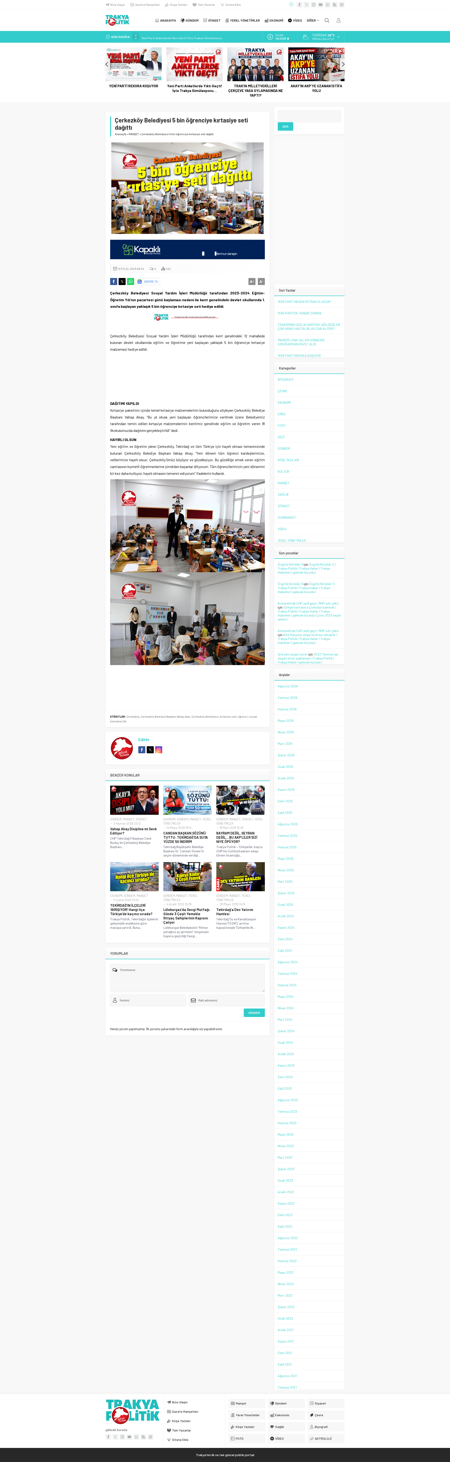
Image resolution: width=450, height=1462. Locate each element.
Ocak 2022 (285, 1318)
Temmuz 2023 (287, 1111)
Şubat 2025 (286, 893)
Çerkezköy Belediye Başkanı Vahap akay (165, 716)
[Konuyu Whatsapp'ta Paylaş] (130, 281)
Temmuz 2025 (287, 836)
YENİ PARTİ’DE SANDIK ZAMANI (299, 313)
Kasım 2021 (286, 1341)
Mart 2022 (285, 1295)
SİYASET (141, 819)
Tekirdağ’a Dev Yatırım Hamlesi (234, 911)
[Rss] (335, 5)
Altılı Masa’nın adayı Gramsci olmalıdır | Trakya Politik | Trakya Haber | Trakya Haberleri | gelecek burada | (307, 639)
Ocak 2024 (285, 1042)
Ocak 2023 (285, 1180)
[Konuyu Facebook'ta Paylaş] (113, 281)
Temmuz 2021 (287, 1387)
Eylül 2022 (285, 1226)
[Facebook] (299, 5)
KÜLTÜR (283, 471)
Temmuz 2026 (287, 698)
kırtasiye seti (228, 716)
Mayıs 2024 (286, 996)
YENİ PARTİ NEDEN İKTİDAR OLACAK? (304, 302)
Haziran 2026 (287, 709)
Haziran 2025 (287, 847)
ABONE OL (151, 281)
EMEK (281, 414)
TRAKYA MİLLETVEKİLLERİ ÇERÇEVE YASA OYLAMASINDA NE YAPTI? (255, 90)
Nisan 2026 (286, 732)
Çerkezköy (133, 716)
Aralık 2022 (286, 1192)
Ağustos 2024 (288, 962)
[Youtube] (320, 5)
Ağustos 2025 (288, 824)
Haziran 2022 (287, 1261)
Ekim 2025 (285, 801)
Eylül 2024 (285, 950)
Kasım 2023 (286, 1065)
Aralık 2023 (286, 1054)
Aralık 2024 (286, 916)
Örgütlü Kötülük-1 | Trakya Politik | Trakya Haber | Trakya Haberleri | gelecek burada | (306, 588)
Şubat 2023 (286, 1169)
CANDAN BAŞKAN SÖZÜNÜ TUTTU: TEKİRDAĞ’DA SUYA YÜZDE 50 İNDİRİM (185, 837)
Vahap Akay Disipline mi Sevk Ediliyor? (133, 831)
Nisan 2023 (286, 1146)
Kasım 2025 (286, 790)
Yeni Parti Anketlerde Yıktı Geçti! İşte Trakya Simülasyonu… (183, 37)
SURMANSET (287, 517)
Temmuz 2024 (287, 973)
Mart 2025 (285, 881)
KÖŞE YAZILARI (288, 460)
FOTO (281, 425)
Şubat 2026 (286, 755)
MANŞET (134, 134)
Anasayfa (120, 134)
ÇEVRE (282, 391)
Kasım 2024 (286, 927)
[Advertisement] (77, 94)
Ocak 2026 (285, 767)
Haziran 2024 (287, 985)
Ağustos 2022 (288, 1238)
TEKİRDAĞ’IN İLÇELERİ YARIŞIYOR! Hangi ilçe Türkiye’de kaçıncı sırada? (131, 909)
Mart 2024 (285, 1019)
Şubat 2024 (286, 1031)
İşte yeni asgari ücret (293, 654)
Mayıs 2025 (286, 858)
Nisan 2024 (286, 1008)
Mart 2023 (285, 1157)
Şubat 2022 (286, 1307)
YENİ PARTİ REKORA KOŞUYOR (133, 86)
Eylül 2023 (285, 1088)
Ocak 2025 (285, 904)
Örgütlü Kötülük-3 (290, 564)
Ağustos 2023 (288, 1100)
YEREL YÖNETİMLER (292, 540)
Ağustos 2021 (287, 1376)
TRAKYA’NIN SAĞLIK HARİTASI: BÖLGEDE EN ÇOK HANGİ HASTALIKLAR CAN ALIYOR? (309, 327)
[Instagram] (313, 5)
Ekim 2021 (285, 1353)
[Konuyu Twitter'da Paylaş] (122, 281)
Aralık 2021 (285, 1330)
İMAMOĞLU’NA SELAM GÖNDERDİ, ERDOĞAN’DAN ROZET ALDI (301, 342)
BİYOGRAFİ (285, 379)
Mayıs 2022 (286, 1272)
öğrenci (243, 716)
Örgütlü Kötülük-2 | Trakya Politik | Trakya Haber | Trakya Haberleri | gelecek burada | (307, 568)
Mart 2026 (285, 744)
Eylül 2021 (285, 1364)
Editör (144, 739)
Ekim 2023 (285, 1077)
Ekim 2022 (285, 1215)
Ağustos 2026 (288, 686)
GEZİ (281, 437)
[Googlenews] (342, 5)
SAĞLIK (283, 494)
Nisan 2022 (286, 1284)
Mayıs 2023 (285, 1134)
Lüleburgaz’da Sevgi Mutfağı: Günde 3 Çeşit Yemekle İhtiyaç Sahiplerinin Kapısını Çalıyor (186, 915)
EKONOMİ (169, 819)
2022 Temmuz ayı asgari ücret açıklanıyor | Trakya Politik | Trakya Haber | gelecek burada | (308, 658)
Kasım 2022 (286, 1203)
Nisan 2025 (286, 870)
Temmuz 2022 (287, 1249)
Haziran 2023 (287, 1123)
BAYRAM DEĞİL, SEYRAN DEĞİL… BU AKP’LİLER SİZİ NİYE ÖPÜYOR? (236, 837)
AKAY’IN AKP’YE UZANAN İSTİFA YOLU (316, 88)
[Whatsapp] (327, 5)
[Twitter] (306, 5)
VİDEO (282, 529)
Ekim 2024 (285, 939)
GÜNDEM (116, 819)
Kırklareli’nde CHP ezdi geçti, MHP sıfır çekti (308, 603)
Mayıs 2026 (286, 721)
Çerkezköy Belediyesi (205, 716)
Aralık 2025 (286, 778)
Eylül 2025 (285, 813)
